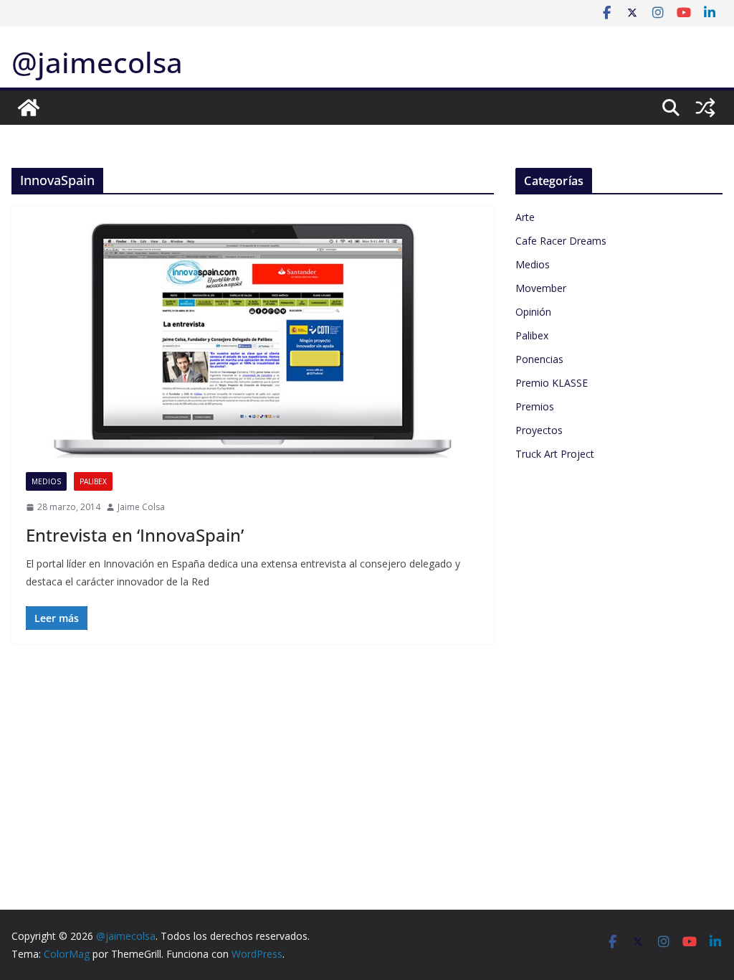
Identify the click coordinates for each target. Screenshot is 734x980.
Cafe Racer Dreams (560, 241)
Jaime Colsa (141, 507)
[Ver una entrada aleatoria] (705, 107)
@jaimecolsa (97, 62)
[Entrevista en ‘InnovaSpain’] (253, 339)
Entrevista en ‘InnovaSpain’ (135, 535)
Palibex (93, 481)
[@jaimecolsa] (28, 107)
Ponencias (539, 359)
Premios (534, 406)
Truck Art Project (554, 454)
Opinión (533, 312)
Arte (525, 217)
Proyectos (539, 430)
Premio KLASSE (551, 383)
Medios (46, 481)
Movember (540, 288)
